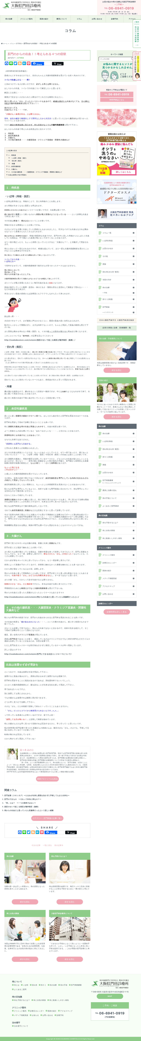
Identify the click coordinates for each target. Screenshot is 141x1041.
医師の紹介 (44, 19)
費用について (62, 19)
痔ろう (43, 985)
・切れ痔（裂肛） (16, 161)
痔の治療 (8, 19)
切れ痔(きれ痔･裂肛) (111, 272)
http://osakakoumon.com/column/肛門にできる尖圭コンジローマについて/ (37, 654)
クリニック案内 (26, 19)
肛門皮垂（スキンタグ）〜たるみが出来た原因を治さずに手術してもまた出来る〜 (37, 795)
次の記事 (36, 845)
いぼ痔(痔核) (108, 241)
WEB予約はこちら (116, 100)
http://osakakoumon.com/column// (39, 340)
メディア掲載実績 (110, 578)
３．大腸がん (13, 169)
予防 (105, 293)
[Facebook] (20, 832)
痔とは (16, 985)
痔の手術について (110, 498)
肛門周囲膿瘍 (112, 481)
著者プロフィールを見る (47, 779)
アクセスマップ (109, 586)
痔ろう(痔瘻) (108, 299)
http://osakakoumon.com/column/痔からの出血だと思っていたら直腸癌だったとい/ (41, 597)
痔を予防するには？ (110, 523)
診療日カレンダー (110, 563)
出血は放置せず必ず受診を (17, 175)
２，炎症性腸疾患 (14, 166)
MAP (110, 996)
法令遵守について (21, 1026)
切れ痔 (34, 985)
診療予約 (114, 19)
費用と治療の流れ (110, 490)
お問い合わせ (97, 19)
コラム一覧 (107, 233)
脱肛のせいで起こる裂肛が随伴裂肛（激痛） (22, 807)
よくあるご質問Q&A (111, 506)
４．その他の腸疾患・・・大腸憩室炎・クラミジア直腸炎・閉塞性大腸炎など (35, 172)
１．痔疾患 (12, 155)
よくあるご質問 (20, 989)
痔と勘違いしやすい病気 (112, 538)
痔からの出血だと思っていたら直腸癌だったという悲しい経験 (29, 810)
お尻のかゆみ (108, 248)
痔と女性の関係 (109, 530)
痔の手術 (63, 985)
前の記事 (58, 845)
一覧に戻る (47, 845)
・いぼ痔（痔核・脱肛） (18, 158)
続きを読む (25, 902)
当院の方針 (107, 280)
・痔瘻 (12, 163)
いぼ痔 (25, 985)
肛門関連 (20, 58)
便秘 (104, 264)
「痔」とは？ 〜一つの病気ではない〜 (20, 803)
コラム (79, 19)
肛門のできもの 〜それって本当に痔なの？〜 (22, 799)
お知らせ (35, 1015)
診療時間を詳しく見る (117, 612)
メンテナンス (108, 312)
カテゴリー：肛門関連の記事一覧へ (47, 818)
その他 (105, 256)
